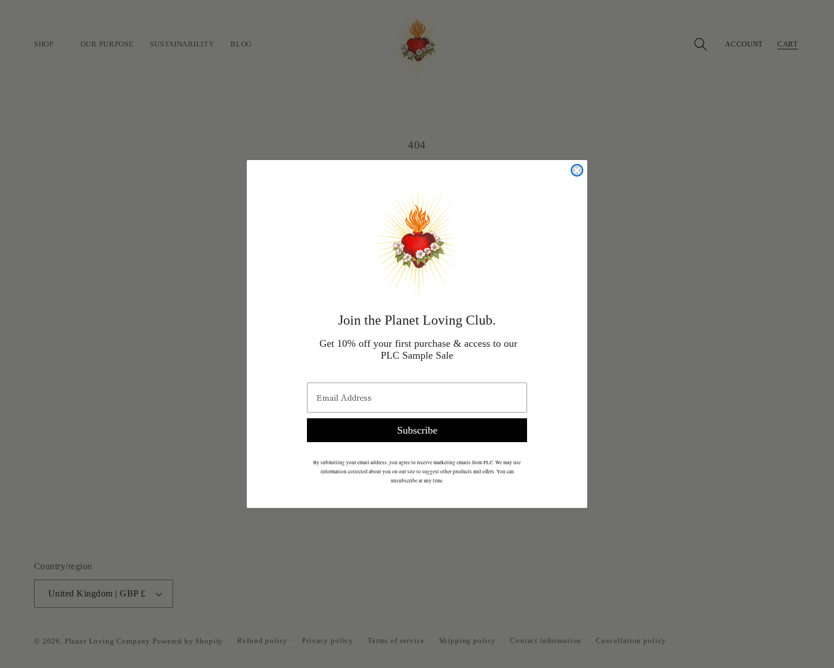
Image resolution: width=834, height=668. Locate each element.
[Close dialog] (577, 170)
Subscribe (417, 430)
